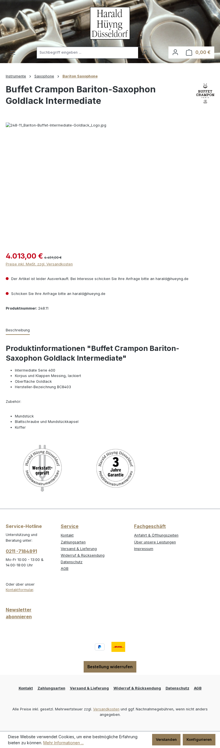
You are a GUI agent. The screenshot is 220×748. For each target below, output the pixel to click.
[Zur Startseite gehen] (110, 23)
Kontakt (67, 535)
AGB (64, 568)
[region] (110, 184)
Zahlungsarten (73, 542)
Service (69, 526)
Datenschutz (71, 562)
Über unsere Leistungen (155, 542)
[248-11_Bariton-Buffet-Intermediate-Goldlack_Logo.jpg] (110, 184)
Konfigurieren (199, 739)
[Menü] (12, 53)
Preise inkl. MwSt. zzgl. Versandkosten (39, 264)
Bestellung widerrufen (110, 666)
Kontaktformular (19, 590)
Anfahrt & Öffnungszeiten (156, 535)
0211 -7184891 (21, 551)
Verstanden (166, 739)
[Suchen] (144, 53)
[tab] (18, 330)
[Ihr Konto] (175, 52)
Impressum (143, 549)
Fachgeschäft (150, 526)
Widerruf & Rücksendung (83, 555)
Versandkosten (106, 709)
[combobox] (87, 53)
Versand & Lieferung (79, 549)
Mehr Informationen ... (63, 742)
